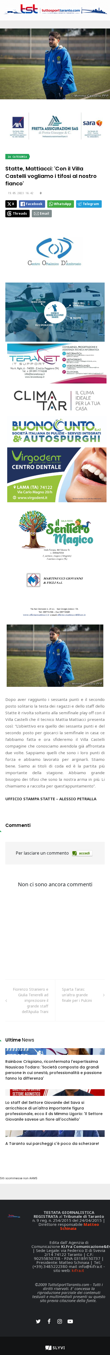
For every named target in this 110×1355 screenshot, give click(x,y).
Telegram (91, 204)
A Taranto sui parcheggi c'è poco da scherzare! (52, 1143)
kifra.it (78, 1270)
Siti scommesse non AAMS (18, 1178)
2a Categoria (17, 156)
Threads (20, 213)
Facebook (34, 204)
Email (44, 213)
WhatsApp (62, 204)
